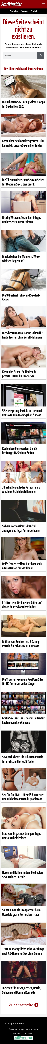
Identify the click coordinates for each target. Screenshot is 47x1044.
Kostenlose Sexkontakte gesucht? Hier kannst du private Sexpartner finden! (23, 143)
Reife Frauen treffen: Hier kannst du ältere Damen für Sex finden (22, 566)
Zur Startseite (21, 1005)
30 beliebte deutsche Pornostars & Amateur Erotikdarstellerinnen (21, 489)
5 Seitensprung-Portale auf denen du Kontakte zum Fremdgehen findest (22, 413)
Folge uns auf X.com (28, 1029)
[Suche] (40, 55)
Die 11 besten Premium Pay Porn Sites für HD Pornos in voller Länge (22, 681)
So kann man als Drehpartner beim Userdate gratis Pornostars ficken (21, 912)
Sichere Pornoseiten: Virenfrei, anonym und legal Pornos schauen (21, 528)
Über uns (13, 1029)
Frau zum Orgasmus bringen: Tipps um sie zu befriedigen (21, 836)
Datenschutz (28, 1033)
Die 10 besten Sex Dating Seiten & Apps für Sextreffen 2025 (23, 104)
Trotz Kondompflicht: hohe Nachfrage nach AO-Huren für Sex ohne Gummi (23, 951)
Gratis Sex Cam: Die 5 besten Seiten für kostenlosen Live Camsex (23, 720)
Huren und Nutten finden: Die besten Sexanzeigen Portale (22, 875)
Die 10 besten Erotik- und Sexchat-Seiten (21, 297)
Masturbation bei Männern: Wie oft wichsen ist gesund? (22, 258)
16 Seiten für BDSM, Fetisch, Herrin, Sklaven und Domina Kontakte (21, 990)
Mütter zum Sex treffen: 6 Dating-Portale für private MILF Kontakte (21, 644)
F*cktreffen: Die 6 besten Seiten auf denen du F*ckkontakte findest (22, 605)
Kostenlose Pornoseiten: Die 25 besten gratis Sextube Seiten (19, 450)
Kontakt (16, 1033)
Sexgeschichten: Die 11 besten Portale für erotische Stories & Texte (22, 759)
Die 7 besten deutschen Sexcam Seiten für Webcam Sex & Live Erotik (23, 182)
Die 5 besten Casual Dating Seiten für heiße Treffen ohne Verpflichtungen (22, 335)
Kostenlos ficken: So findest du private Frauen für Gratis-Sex (19, 374)
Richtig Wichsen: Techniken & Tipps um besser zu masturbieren (21, 220)
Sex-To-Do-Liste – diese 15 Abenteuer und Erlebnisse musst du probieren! (23, 797)
